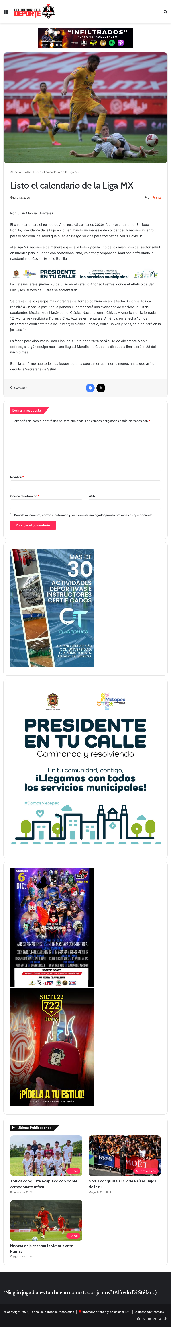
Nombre (17, 477)
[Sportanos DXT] (35, 11)
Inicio (17, 172)
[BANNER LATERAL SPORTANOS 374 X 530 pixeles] (52, 985)
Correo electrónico (24, 496)
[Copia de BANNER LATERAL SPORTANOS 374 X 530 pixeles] (52, 1105)
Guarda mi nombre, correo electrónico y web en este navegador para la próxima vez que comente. (83, 515)
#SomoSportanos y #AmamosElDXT (106, 1312)
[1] (52, 666)
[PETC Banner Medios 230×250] (85, 849)
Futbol (27, 172)
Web (92, 496)
